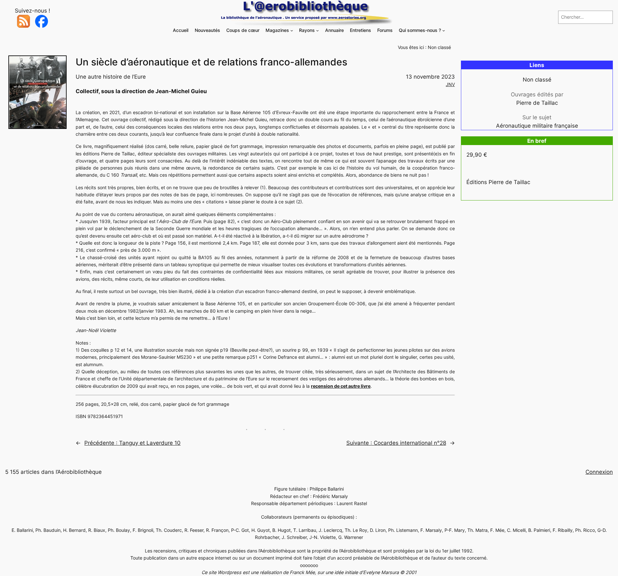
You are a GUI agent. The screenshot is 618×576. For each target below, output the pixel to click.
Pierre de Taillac (537, 103)
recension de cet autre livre (340, 386)
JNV (450, 84)
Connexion (599, 472)
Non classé (439, 47)
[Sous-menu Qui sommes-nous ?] (443, 30)
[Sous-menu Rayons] (317, 30)
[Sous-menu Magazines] (291, 30)
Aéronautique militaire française (537, 125)
